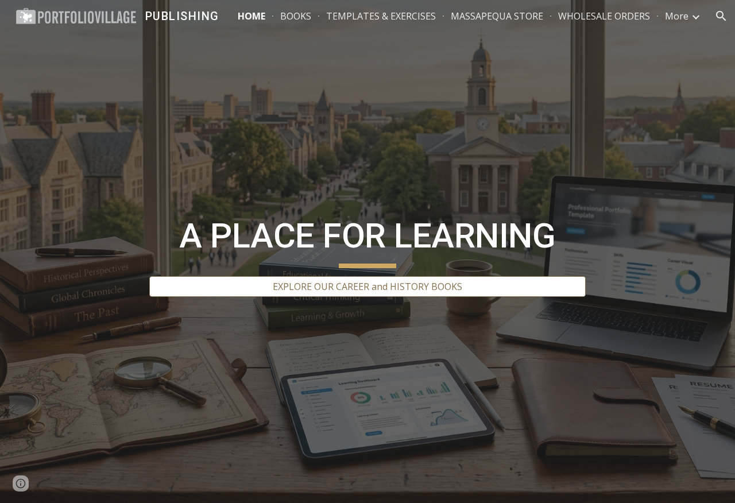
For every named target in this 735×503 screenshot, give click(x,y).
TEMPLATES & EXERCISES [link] (381, 16)
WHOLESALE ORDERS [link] (604, 16)
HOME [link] (251, 16)
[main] (367, 241)
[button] (721, 16)
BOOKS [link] (295, 16)
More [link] (676, 16)
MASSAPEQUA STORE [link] (497, 16)
